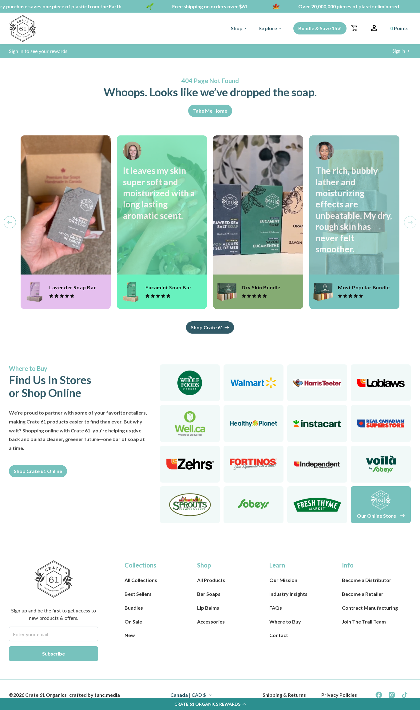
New (130, 635)
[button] (239, 28)
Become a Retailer (362, 594)
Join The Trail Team (364, 621)
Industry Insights (288, 594)
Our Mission (283, 580)
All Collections (141, 580)
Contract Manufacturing (370, 608)
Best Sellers (138, 594)
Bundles (134, 608)
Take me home (210, 111)
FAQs (275, 608)
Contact (278, 635)
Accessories (211, 621)
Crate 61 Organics (46, 695)
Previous (10, 222)
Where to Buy (285, 621)
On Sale (133, 621)
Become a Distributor (366, 580)
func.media (107, 695)
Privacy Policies (339, 695)
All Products (211, 580)
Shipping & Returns (284, 695)
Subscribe (53, 653)
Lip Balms (208, 608)
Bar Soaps (208, 594)
